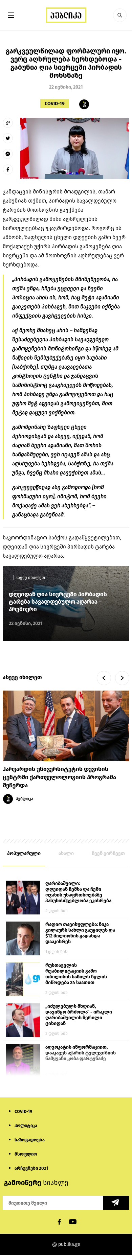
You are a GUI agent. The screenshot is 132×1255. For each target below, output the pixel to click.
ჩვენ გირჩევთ (108, 853)
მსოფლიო (26, 1154)
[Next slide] (122, 678)
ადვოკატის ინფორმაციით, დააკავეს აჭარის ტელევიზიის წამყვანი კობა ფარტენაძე (80, 1053)
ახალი (66, 853)
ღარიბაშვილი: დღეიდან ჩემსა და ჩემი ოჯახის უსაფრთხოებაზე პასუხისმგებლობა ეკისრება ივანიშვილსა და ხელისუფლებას (78, 892)
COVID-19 (55, 104)
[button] (120, 15)
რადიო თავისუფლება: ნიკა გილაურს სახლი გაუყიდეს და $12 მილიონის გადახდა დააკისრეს (80, 933)
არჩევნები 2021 (31, 1168)
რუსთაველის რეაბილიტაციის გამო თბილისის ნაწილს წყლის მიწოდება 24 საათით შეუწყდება (76, 974)
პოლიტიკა (26, 1125)
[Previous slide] (104, 678)
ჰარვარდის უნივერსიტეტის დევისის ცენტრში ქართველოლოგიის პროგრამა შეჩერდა (59, 777)
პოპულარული (24, 853)
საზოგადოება (30, 1139)
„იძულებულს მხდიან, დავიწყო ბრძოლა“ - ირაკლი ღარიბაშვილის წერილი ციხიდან (78, 1014)
